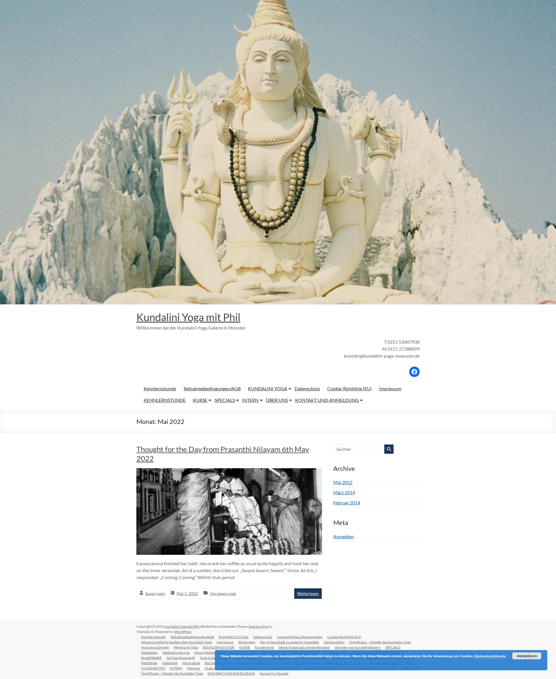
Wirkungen (246, 642)
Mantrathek (191, 663)
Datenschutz (307, 388)
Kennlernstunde (160, 388)
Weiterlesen (308, 593)
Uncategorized (223, 593)
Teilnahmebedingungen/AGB (212, 388)
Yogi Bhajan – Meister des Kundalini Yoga (380, 642)
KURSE (200, 400)
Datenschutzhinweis (490, 656)
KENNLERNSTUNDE (165, 400)
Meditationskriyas (176, 652)
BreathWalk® (151, 658)
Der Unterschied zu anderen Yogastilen (289, 642)
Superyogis (155, 593)
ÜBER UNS (277, 400)
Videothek (170, 663)
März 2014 (344, 492)
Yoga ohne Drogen (155, 647)
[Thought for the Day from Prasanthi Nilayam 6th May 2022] (229, 472)
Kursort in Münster (274, 673)
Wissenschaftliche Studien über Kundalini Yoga (176, 642)
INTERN (250, 400)
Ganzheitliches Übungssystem (300, 637)
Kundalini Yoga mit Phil (188, 317)
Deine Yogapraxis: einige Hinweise (304, 647)
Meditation (149, 652)
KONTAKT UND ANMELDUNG (327, 400)
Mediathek (149, 663)
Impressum (390, 388)
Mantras (193, 668)
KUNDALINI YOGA (267, 388)
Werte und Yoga (186, 647)
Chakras (210, 668)
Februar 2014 (346, 502)
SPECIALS (225, 400)
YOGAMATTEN (153, 668)
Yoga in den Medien (214, 658)
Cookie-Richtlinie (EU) (349, 388)
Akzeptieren (527, 655)
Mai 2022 (342, 482)
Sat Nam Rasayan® (181, 658)
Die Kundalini (334, 642)
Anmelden (343, 536)
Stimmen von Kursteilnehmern (357, 647)
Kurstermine (264, 647)
